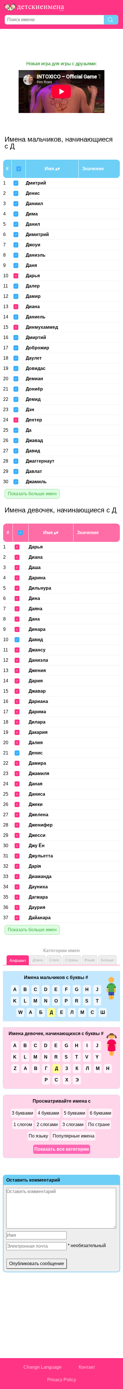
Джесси (37, 835)
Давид (33, 450)
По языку (38, 1136)
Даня (31, 265)
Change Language (42, 1367)
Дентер (34, 419)
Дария (36, 680)
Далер (33, 286)
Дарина (37, 577)
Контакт (87, 1367)
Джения (37, 670)
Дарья (33, 275)
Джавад (34, 440)
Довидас (35, 368)
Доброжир (37, 347)
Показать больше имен (32, 493)
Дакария (38, 732)
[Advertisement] (61, 45)
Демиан (34, 378)
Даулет (34, 358)
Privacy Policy (61, 1379)
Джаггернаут (40, 461)
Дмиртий (36, 337)
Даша (35, 567)
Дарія (35, 866)
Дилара (37, 722)
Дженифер (41, 825)
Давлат (34, 471)
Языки (89, 960)
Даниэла (38, 660)
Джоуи (33, 244)
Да (28, 430)
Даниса (37, 794)
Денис (33, 193)
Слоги (54, 960)
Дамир (33, 296)
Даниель (35, 316)
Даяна (35, 608)
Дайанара (40, 917)
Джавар (37, 691)
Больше (107, 960)
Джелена (38, 814)
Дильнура (40, 588)
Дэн (30, 409)
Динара (37, 629)
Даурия (37, 907)
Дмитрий (36, 183)
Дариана (38, 701)
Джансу (37, 649)
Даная (35, 783)
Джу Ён (37, 845)
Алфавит (17, 960)
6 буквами (100, 1113)
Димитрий (37, 234)
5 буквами (74, 1113)
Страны (71, 960)
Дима (32, 213)
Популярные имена (73, 1136)
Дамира (37, 763)
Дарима (37, 711)
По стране (99, 1124)
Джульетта (41, 855)
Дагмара (38, 897)
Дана (34, 619)
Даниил (34, 203)
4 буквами (48, 1113)
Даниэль (35, 255)
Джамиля (39, 773)
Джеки (36, 804)
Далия (36, 742)
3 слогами (73, 1124)
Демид (33, 399)
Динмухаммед (42, 327)
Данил (33, 224)
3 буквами (22, 1113)
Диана (33, 306)
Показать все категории (61, 1149)
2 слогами (47, 1124)
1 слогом (22, 1124)
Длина (38, 960)
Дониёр (34, 389)
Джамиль (36, 481)
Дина (34, 598)
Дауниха (38, 886)
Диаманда (40, 876)
